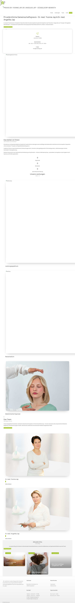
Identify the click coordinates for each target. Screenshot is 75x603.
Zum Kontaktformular (8, 27)
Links (67, 12)
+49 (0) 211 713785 (38, 38)
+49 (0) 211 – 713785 (34, 594)
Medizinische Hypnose (12, 414)
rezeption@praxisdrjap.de (32, 598)
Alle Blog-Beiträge (7, 548)
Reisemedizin (9, 357)
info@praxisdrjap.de (37, 48)
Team (62, 12)
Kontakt (70, 12)
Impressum (52, 584)
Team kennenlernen (8, 428)
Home (51, 12)
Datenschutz (53, 585)
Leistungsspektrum (11, 266)
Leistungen (57, 12)
